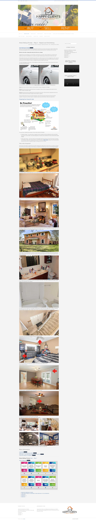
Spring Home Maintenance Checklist (27, 492)
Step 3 (35, 458)
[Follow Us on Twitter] (23, 1)
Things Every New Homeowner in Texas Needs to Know (63, 33)
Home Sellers (26, 33)
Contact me (36, 36)
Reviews (41, 36)
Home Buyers (33, 33)
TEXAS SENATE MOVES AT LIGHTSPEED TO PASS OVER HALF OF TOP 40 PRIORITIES (35, 493)
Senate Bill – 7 (23, 496)
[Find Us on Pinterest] (25, 1)
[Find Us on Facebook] (22, 1)
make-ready (45, 139)
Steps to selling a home (23, 460)
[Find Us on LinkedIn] (27, 1)
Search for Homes (47, 33)
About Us (20, 33)
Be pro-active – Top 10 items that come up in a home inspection (29, 454)
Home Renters (40, 33)
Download (31, 47)
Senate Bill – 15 (23, 495)
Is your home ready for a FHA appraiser (25, 455)
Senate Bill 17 (23, 494)
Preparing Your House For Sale (26, 99)
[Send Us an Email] (20, 1)
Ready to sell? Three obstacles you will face (26, 453)
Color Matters (21, 451)
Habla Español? (29, 36)
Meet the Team (21, 36)
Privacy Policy (47, 36)
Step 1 (31, 458)
